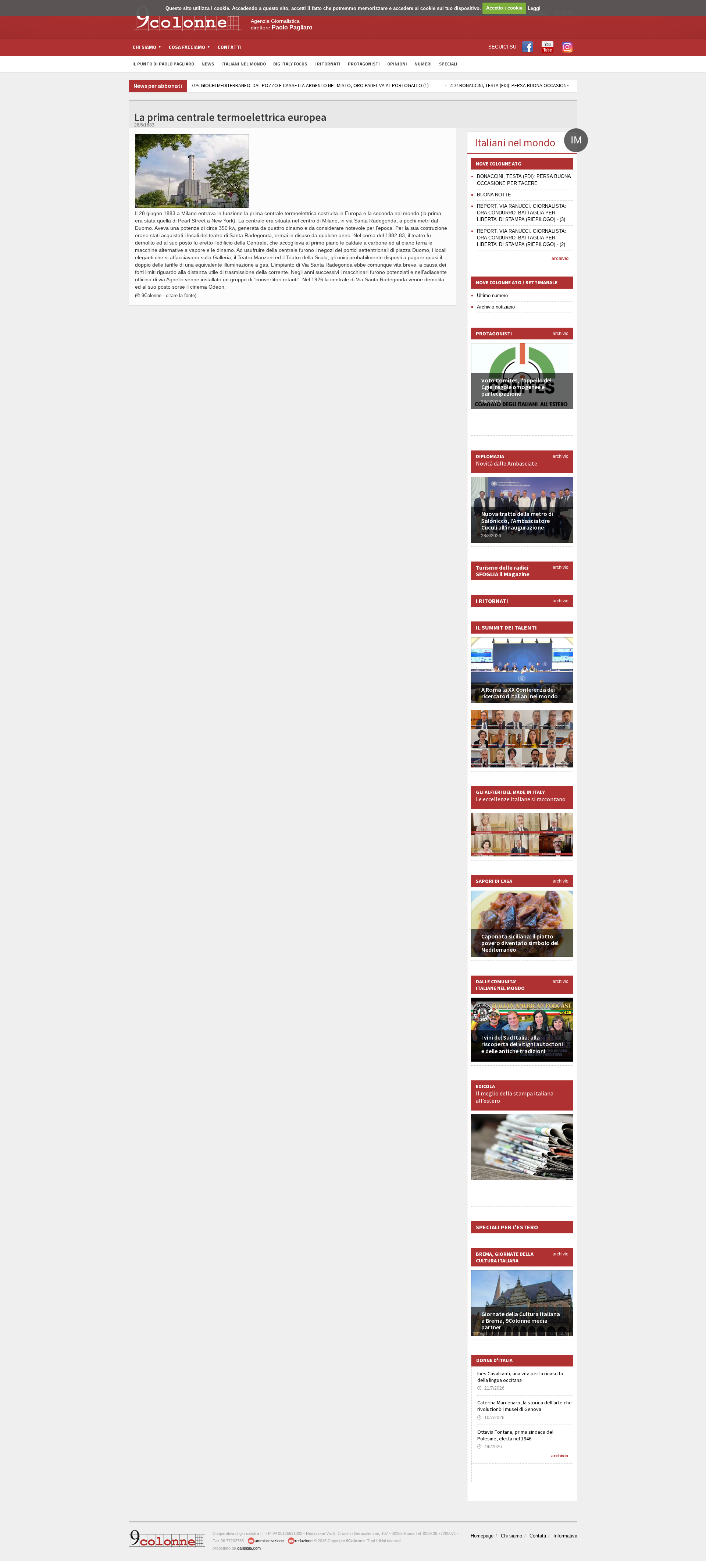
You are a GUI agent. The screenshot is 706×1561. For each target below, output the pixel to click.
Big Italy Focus (290, 63)
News (208, 63)
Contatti (230, 47)
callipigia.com (249, 1548)
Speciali (448, 63)
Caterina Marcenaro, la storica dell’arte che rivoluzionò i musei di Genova (524, 1405)
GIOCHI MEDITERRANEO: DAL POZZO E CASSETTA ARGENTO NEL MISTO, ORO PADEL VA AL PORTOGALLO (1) (310, 85)
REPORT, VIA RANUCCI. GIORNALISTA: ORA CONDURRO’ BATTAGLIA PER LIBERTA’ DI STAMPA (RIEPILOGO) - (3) (521, 212)
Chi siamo (511, 1536)
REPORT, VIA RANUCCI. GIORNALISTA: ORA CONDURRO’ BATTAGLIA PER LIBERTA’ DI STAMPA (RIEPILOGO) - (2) (521, 237)
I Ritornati (327, 63)
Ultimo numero (492, 295)
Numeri (423, 63)
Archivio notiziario (496, 307)
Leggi (534, 8)
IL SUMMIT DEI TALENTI (506, 627)
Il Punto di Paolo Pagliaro (163, 63)
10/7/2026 (490, 1417)
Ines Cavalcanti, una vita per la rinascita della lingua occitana (520, 1376)
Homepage (482, 1536)
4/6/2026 (489, 1446)
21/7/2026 (490, 1388)
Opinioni (397, 63)
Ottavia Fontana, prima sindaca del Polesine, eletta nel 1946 (515, 1435)
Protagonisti (364, 63)
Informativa (565, 1536)
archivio (560, 258)
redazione (304, 1541)
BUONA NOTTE (494, 194)
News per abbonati (157, 85)
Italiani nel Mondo (243, 63)
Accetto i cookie (504, 8)
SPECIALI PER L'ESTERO (507, 1227)
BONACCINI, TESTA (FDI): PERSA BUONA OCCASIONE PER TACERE (523, 85)
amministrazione (269, 1541)
